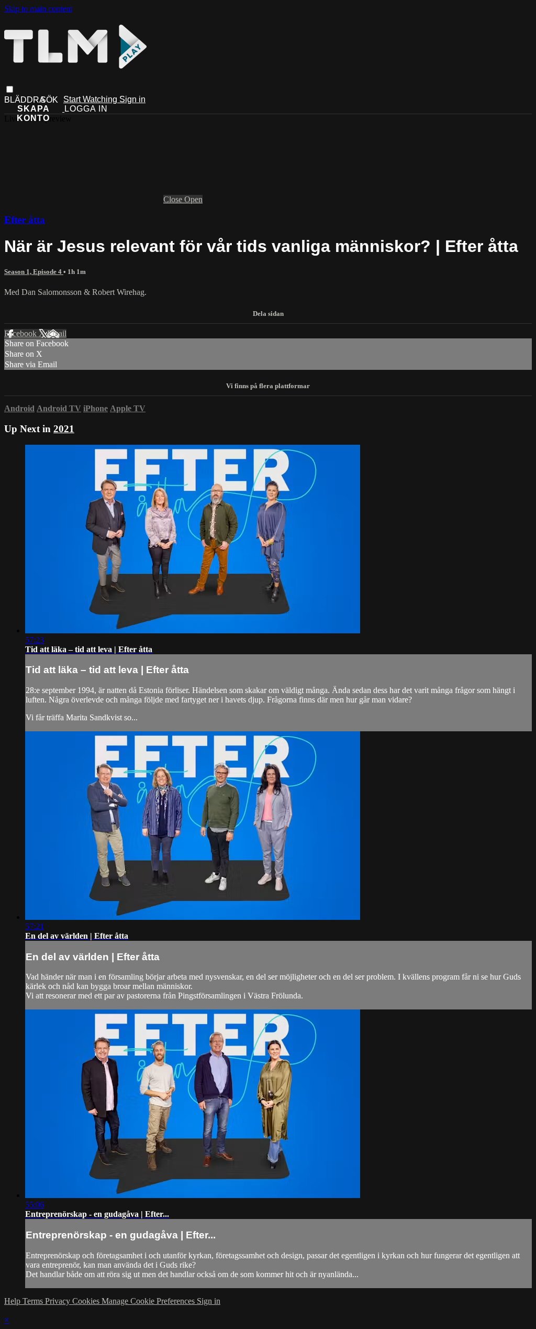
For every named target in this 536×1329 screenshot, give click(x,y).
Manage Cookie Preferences (149, 1301)
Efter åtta (24, 219)
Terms (34, 1301)
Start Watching (91, 99)
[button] (9, 89)
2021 (63, 428)
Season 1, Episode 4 (33, 272)
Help (13, 1301)
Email (56, 333)
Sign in (132, 99)
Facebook (21, 333)
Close (173, 199)
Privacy (58, 1301)
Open (193, 199)
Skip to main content (38, 8)
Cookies (87, 1301)
